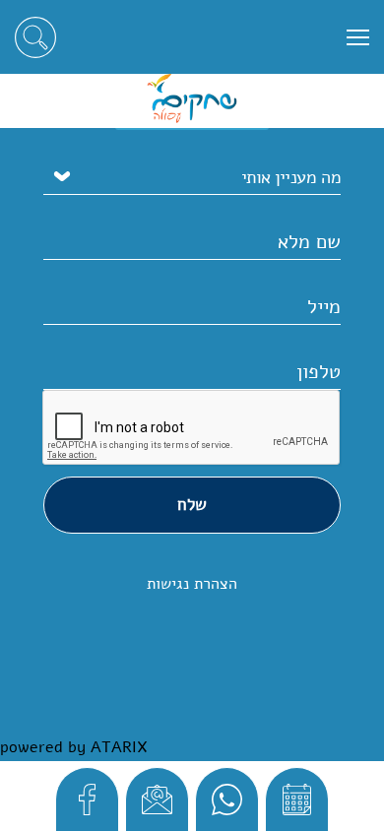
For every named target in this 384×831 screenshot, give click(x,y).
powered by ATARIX (74, 747)
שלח (192, 504)
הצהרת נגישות (192, 584)
